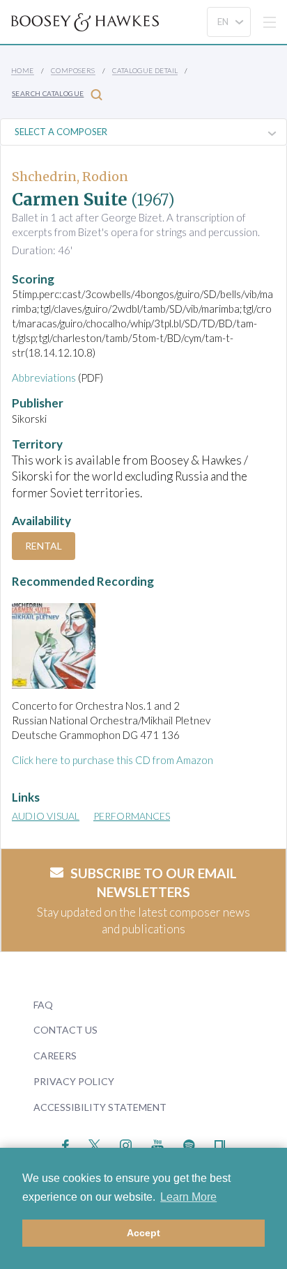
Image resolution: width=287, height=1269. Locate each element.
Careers (55, 1055)
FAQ (43, 1005)
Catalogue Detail (145, 70)
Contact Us (65, 1030)
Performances (131, 816)
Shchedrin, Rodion (70, 177)
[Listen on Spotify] (189, 1144)
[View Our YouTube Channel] (157, 1144)
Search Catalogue (48, 93)
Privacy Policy (73, 1081)
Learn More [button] (188, 1197)
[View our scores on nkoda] (220, 1144)
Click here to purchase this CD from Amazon (112, 760)
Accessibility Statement (99, 1107)
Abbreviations (44, 377)
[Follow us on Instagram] (126, 1144)
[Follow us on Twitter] (94, 1144)
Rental (43, 546)
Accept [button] (143, 1232)
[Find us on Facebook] (66, 1144)
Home (22, 70)
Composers (73, 70)
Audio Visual (45, 816)
